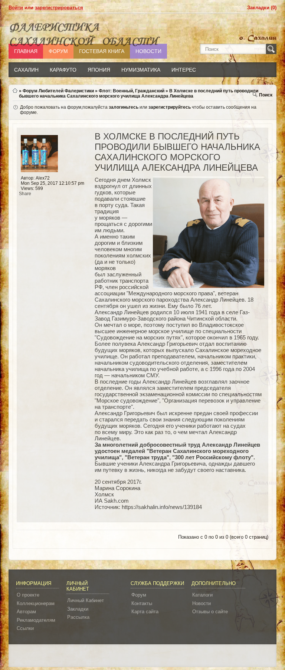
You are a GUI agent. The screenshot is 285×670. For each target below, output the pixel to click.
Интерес (183, 70)
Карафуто (63, 70)
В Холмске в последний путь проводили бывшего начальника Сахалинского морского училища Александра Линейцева (138, 93)
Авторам (26, 611)
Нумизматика (140, 70)
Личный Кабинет (85, 600)
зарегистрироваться (59, 7)
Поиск (265, 95)
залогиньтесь (123, 107)
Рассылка (78, 617)
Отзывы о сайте (210, 611)
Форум (138, 595)
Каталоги (202, 595)
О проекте (28, 595)
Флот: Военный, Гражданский (131, 90)
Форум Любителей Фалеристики (58, 90)
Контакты (141, 603)
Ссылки (25, 628)
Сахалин (26, 70)
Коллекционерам (36, 603)
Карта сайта (144, 611)
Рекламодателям (36, 620)
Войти (16, 7)
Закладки (77, 609)
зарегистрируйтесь (169, 107)
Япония (99, 70)
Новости (201, 603)
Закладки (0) (261, 7)
